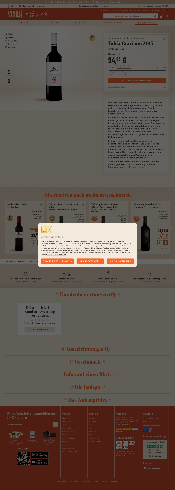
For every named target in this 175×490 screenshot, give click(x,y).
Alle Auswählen (119, 261)
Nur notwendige (89, 261)
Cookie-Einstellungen (56, 261)
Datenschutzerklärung (56, 254)
